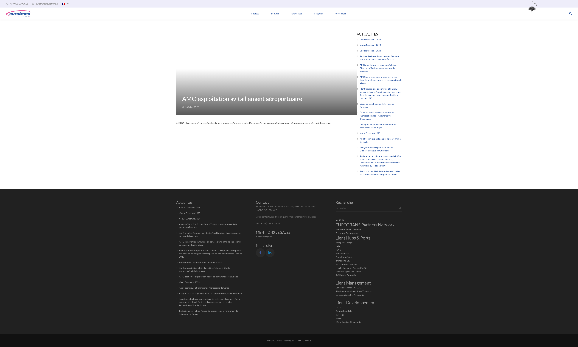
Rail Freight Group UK (346, 275)
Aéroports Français (345, 242)
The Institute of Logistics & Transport (354, 291)
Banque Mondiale (344, 311)
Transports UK (343, 260)
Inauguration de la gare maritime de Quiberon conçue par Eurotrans (210, 293)
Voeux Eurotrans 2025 (370, 45)
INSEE (339, 318)
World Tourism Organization (349, 322)
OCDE (339, 307)
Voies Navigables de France (348, 271)
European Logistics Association (350, 295)
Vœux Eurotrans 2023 (370, 133)
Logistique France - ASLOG (348, 287)
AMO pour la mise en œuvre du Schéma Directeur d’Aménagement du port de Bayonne (378, 68)
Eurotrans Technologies (347, 233)
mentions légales (264, 236)
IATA (338, 246)
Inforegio (340, 314)
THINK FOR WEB (302, 340)
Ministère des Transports (348, 264)
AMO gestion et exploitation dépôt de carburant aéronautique (208, 276)
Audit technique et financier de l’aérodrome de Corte (204, 287)
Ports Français (342, 253)
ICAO (338, 250)
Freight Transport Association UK (351, 268)
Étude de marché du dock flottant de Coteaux (200, 262)
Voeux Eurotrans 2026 (370, 39)
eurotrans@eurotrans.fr (47, 3)
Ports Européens (344, 257)
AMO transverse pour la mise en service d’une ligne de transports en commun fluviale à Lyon (381, 80)
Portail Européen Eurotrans (348, 229)
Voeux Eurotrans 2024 (370, 50)
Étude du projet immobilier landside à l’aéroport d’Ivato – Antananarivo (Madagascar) (377, 115)
